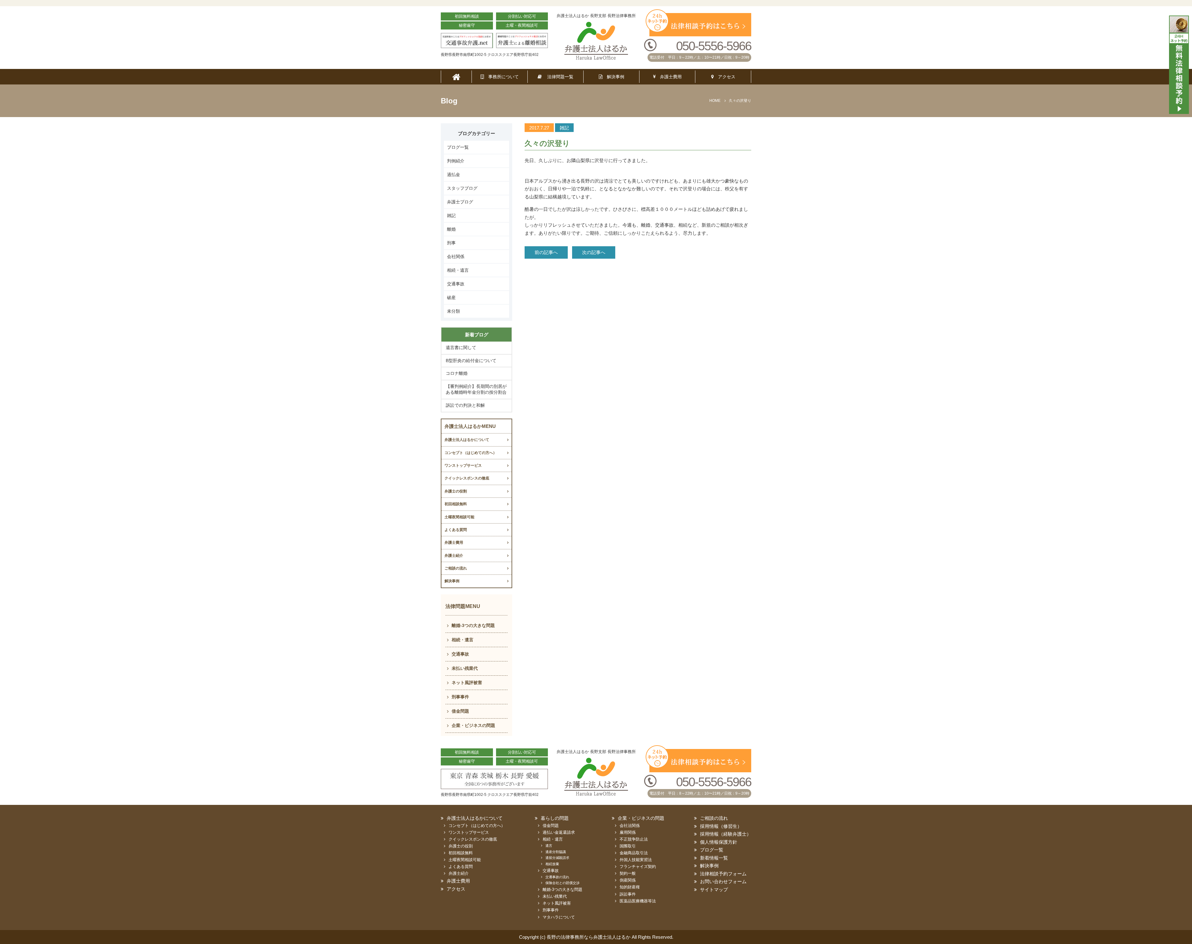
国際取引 (628, 846)
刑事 (451, 242)
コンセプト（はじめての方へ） (471, 453)
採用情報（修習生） (721, 826)
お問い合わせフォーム (723, 881)
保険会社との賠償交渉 (562, 883)
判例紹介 (455, 160)
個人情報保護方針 (718, 842)
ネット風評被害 (467, 682)
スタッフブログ (462, 188)
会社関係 (455, 256)
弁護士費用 (669, 76)
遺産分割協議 (555, 852)
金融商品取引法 (634, 853)
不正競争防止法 (634, 839)
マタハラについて (559, 917)
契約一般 (628, 873)
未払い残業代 (465, 668)
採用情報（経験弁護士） (725, 834)
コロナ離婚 (456, 373)
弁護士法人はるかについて (467, 440)
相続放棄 (552, 864)
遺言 (548, 845)
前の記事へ (546, 252)
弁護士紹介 (454, 555)
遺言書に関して (461, 347)
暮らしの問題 (555, 818)
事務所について (501, 76)
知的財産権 (630, 887)
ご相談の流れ (456, 568)
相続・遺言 (458, 270)
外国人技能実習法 (636, 859)
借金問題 (460, 711)
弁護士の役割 (456, 491)
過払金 (453, 174)
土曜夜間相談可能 (459, 517)
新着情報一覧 (714, 857)
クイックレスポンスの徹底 (467, 478)
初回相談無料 (456, 504)
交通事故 (455, 283)
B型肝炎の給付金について (471, 360)
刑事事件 (460, 696)
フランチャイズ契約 (638, 866)
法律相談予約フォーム (723, 873)
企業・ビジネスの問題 (473, 725)
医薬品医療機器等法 (638, 901)
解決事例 (613, 76)
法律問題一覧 (557, 76)
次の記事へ (593, 252)
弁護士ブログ (460, 201)
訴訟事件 (628, 894)
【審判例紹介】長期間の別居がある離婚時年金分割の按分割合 (476, 389)
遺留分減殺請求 (557, 858)
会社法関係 (630, 825)
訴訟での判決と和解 (465, 405)
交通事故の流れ (557, 877)
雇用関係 (628, 832)
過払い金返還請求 (559, 832)
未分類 (453, 311)
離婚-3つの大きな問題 (473, 625)
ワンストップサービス (463, 465)
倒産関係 (628, 880)
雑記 (451, 215)
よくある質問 (456, 530)
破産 (451, 297)
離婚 (451, 229)
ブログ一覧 (458, 147)
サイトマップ (714, 889)
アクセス (724, 76)
